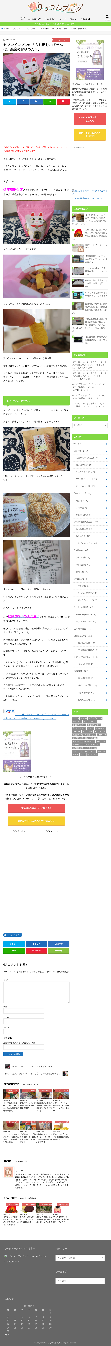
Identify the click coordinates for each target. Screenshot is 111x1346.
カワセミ (92, 755)
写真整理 (89, 741)
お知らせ (81, 572)
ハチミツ (78, 751)
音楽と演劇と (83, 515)
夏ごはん (100, 731)
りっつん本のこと (85, 593)
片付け (101, 741)
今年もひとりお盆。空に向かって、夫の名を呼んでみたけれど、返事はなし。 (89, 234)
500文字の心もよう (85, 479)
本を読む (82, 586)
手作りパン (90, 748)
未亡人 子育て (95, 718)
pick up (77, 444)
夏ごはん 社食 (94, 725)
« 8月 (7, 1334)
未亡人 (101, 735)
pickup (76, 731)
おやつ (101, 751)
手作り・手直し (91, 745)
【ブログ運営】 (82, 629)
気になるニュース (85, 600)
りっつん (19, 1170)
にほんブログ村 (12, 1261)
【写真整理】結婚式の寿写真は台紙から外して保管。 (96, 340)
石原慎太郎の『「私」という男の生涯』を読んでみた (96, 283)
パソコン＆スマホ (85, 621)
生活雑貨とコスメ (86, 650)
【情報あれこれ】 (83, 550)
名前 (5, 1006)
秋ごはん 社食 (79, 728)
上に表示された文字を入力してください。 (21, 1043)
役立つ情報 (82, 557)
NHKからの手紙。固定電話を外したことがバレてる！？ (96, 271)
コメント (7, 980)
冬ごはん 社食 (90, 721)
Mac (76, 755)
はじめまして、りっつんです (96, 246)
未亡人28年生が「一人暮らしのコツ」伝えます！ (56, 24)
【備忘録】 (80, 671)
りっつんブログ (54, 1343)
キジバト (100, 728)
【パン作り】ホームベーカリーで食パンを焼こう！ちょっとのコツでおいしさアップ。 (89, 219)
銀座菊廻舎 (11, 189)
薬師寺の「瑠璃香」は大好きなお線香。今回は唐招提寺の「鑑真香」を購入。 (89, 308)
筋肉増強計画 (83, 678)
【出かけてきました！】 (85, 657)
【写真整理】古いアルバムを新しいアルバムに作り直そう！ (96, 259)
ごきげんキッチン (85, 543)
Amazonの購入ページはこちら (36, 808)
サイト (6, 1027)
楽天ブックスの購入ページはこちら (36, 820)
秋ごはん (78, 735)
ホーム (22, 18)
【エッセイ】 (62, 19)
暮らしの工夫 (83, 529)
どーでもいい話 (84, 486)
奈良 (84, 718)
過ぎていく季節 (85, 685)
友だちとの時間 (84, 700)
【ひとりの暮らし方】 (34, 19)
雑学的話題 (82, 565)
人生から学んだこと (86, 458)
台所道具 (77, 745)
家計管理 (78, 738)
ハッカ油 (90, 751)
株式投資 (78, 748)
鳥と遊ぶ (81, 501)
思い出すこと (83, 465)
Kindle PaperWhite (85, 614)
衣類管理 (77, 741)
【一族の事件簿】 (50, 19)
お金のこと (82, 536)
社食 (91, 728)
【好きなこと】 (82, 493)
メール (6, 1017)
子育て (77, 721)
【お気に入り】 (85, 19)
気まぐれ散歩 (84, 692)
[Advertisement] (36, 126)
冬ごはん (90, 735)
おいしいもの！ (13, 935)
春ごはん (87, 731)
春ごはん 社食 (79, 725)
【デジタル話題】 (83, 607)
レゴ (76, 718)
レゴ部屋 (80, 508)
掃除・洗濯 (91, 738)
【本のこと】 (73, 19)
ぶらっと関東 (83, 664)
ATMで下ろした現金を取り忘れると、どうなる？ (96, 294)
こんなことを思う (85, 472)
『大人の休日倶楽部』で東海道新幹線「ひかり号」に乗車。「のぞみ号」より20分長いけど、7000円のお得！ (89, 325)
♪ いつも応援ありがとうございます (88, 198)
